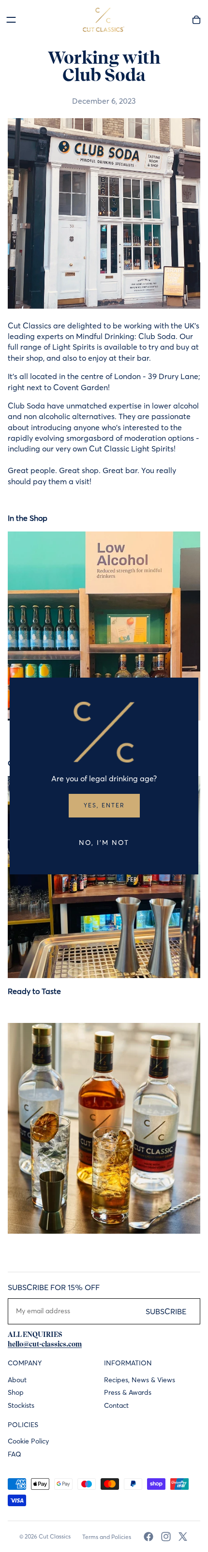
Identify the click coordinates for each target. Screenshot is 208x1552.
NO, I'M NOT (104, 842)
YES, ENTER (104, 805)
